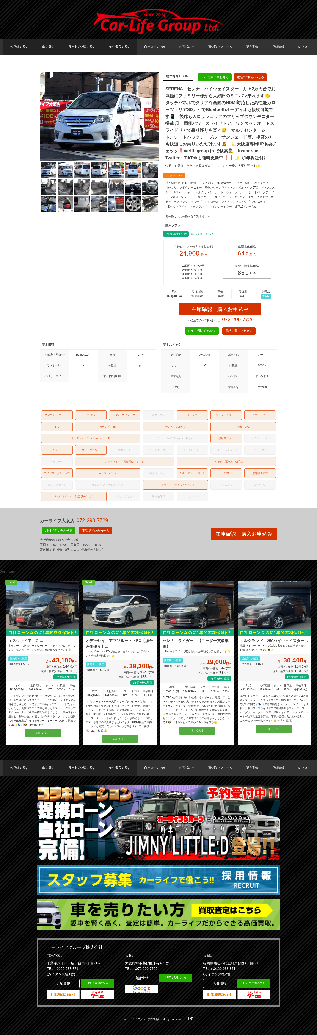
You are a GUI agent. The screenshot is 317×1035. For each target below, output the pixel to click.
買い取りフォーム (220, 46)
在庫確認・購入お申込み (220, 309)
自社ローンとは (154, 46)
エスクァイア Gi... (25, 640)
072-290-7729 (238, 319)
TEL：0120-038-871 (62, 969)
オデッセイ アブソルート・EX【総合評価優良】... (119, 643)
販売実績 (252, 46)
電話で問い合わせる (250, 77)
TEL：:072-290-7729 (141, 969)
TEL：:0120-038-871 (219, 969)
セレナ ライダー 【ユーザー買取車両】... (196, 643)
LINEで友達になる (97, 983)
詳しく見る (42, 733)
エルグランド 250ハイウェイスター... (274, 640)
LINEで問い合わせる (215, 77)
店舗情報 (278, 46)
